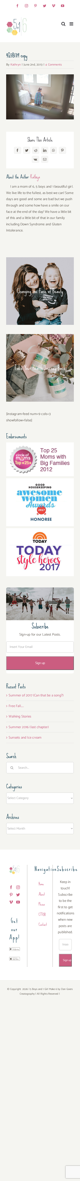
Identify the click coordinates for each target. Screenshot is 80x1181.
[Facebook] (11, 887)
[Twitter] (18, 895)
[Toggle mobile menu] (72, 24)
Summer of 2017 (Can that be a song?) (36, 695)
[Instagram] (18, 887)
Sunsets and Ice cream (25, 737)
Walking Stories (20, 716)
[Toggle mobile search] (63, 24)
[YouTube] (18, 902)
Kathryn (15, 64)
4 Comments (53, 64)
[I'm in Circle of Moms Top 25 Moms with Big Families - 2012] (40, 445)
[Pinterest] (11, 895)
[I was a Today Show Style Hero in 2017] (40, 531)
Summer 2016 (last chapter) (29, 727)
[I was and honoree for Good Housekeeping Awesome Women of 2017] (40, 481)
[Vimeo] (11, 902)
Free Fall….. (16, 706)
